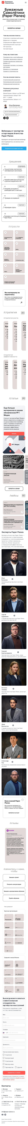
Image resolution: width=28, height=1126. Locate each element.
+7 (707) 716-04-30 (20, 1101)
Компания (5, 1037)
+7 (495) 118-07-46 (7, 1101)
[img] (4, 118)
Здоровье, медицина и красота (7, 248)
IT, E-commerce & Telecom (19, 238)
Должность (6, 1044)
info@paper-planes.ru (8, 1111)
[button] (14, 28)
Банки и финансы (6, 260)
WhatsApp (22, 1103)
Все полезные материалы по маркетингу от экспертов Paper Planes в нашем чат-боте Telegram (14, 807)
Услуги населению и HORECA (19, 270)
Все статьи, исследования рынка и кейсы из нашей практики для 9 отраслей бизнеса (13, 298)
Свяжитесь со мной (14, 1072)
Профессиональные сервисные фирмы (9, 282)
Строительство (20, 260)
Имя (4, 1014)
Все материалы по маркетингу (12, 293)
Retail (17, 249)
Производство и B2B (8, 238)
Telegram (17, 1103)
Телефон (5, 1029)
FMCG (5, 271)
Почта (4, 1022)
